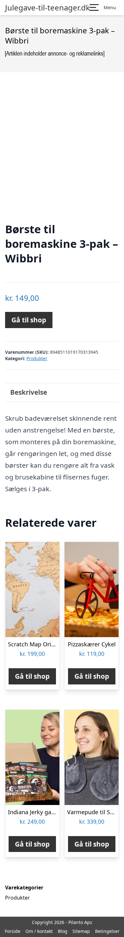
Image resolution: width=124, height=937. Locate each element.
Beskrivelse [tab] (28, 392)
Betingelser (107, 931)
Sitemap (81, 931)
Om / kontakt (39, 931)
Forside (12, 931)
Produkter (36, 358)
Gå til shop (28, 319)
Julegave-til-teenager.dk (47, 8)
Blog (62, 931)
